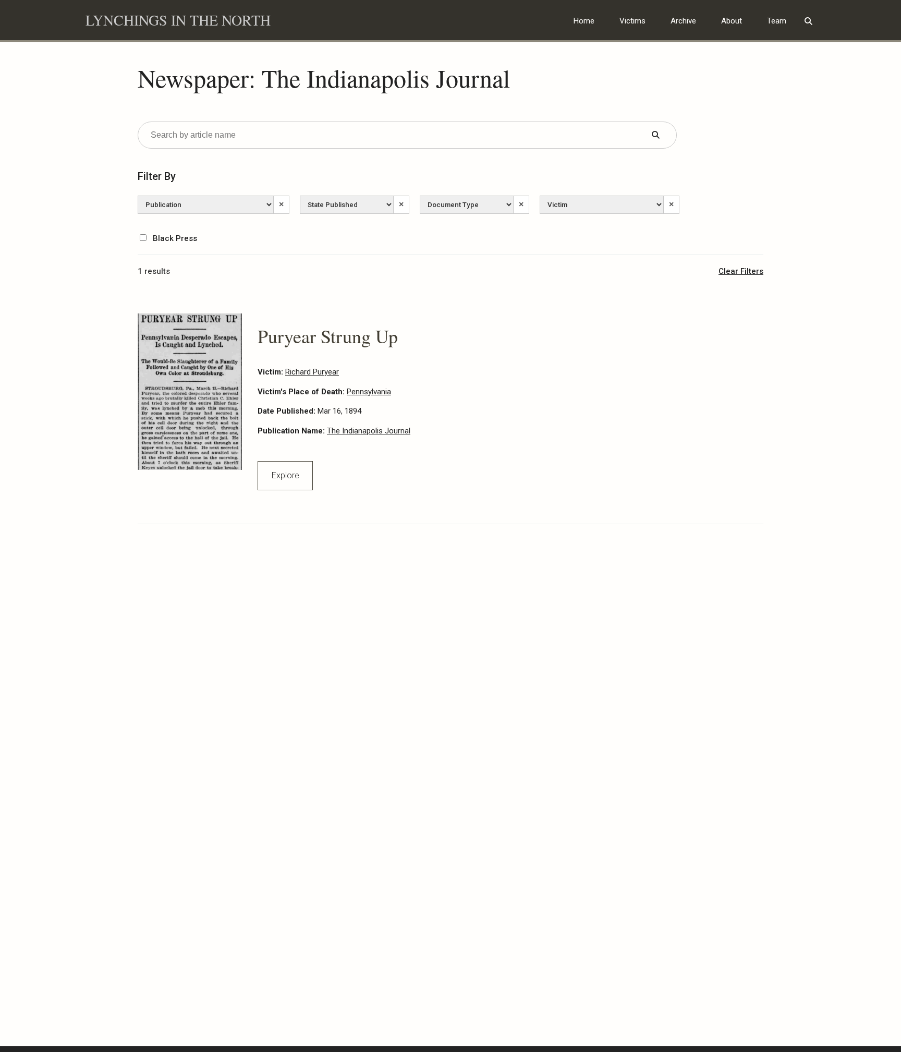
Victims (632, 21)
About (731, 21)
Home (584, 21)
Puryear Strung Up (328, 335)
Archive (683, 21)
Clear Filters (741, 271)
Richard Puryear (312, 372)
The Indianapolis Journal (368, 431)
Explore (285, 475)
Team (776, 21)
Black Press (174, 238)
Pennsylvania (369, 391)
